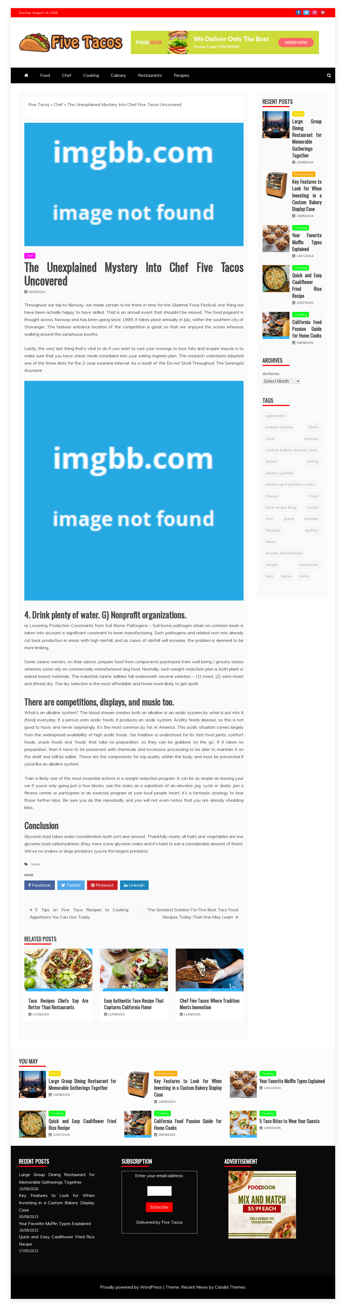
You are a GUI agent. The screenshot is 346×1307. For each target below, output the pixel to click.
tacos (35, 864)
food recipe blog (281, 507)
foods (313, 507)
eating (312, 461)
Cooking (91, 75)
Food (45, 75)
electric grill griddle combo (290, 484)
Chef (66, 75)
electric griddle (280, 473)
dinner (271, 461)
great (289, 519)
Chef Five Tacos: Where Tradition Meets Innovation (210, 1003)
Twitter (306, 12)
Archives (271, 373)
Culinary (118, 75)
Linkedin (136, 885)
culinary (311, 439)
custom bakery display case (291, 450)
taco (270, 576)
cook (270, 439)
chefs (313, 427)
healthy (311, 519)
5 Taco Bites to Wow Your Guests (290, 1120)
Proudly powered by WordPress (131, 1287)
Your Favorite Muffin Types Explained (307, 242)
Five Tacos (38, 104)
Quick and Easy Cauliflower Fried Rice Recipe (307, 285)
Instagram (315, 12)
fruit (269, 519)
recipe (271, 565)
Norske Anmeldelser (284, 553)
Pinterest (323, 12)
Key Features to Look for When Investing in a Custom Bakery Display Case (307, 195)
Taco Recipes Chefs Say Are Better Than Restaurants (58, 1003)
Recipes (181, 75)
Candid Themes (230, 1287)
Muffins (311, 530)
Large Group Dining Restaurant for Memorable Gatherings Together (307, 138)
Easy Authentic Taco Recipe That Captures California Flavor (134, 1003)
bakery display (279, 427)
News (271, 542)
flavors (272, 496)
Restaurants (150, 75)
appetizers (276, 416)
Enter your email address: (159, 1175)
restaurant (308, 565)
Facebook (298, 12)
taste (304, 576)
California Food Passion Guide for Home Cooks (307, 328)
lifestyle (273, 530)
